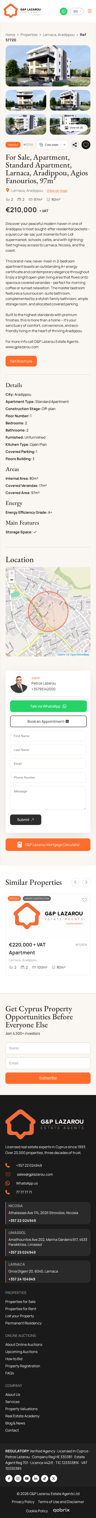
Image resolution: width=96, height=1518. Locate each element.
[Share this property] (75, 144)
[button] (11, 573)
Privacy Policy (23, 1501)
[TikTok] (44, 1478)
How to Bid (13, 1358)
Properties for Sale (20, 1301)
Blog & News (15, 1423)
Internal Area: (17, 478)
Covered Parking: (20, 451)
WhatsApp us (27, 1183)
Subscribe (48, 1078)
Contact (12, 1430)
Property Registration (22, 1365)
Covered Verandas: (22, 485)
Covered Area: (18, 492)
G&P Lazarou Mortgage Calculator (52, 844)
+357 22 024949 (29, 1165)
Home (10, 34)
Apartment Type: (20, 401)
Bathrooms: (16, 430)
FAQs (9, 1373)
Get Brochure (21, 361)
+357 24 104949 (21, 1279)
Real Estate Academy (22, 1415)
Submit (23, 819)
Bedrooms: (15, 423)
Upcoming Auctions (21, 1351)
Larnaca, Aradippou (59, 34)
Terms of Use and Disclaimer (61, 1501)
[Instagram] (17, 1478)
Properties (29, 34)
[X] (53, 1478)
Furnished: (15, 437)
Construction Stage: (23, 408)
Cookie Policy (37, 1510)
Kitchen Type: (17, 444)
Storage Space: (19, 532)
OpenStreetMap (79, 654)
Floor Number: (17, 415)
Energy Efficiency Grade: (26, 512)
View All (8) (76, 127)
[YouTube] (26, 1478)
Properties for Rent (20, 1308)
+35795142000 (43, 689)
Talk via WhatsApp (45, 706)
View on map (57, 190)
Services (12, 1401)
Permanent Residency (23, 1323)
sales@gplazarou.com (35, 1174)
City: (10, 394)
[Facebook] (9, 1478)
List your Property (19, 1315)
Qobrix (61, 654)
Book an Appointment (45, 721)
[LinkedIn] (35, 1478)
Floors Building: (19, 458)
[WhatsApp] (63, 11)
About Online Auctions (23, 1344)
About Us (12, 1394)
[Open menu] (89, 11)
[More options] (64, 144)
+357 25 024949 (22, 1252)
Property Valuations (21, 1408)
